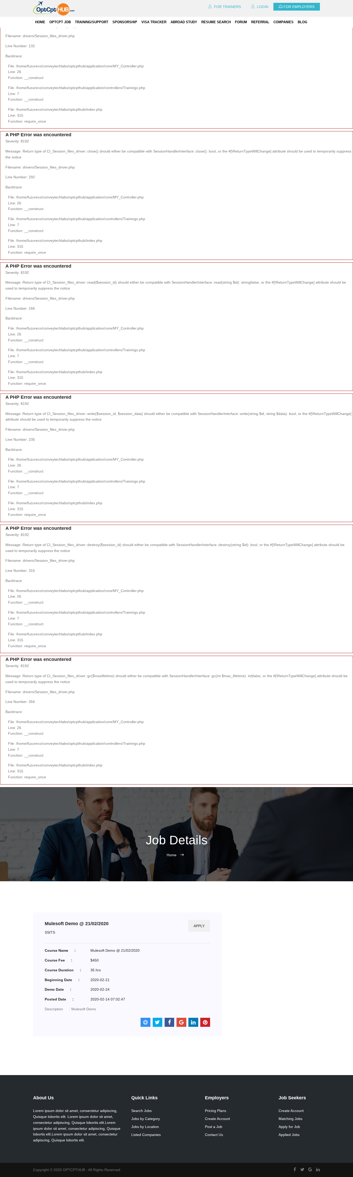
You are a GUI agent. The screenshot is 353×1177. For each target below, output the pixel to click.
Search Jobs (141, 1111)
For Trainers (227, 7)
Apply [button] (199, 926)
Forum (241, 22)
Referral (260, 22)
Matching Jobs (290, 1119)
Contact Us (214, 1135)
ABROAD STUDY (184, 22)
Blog (302, 22)
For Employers (298, 7)
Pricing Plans (215, 1111)
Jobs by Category (145, 1119)
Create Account (217, 1119)
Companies (283, 22)
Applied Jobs (289, 1135)
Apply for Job (289, 1127)
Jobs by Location (145, 1127)
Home (40, 22)
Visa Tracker (153, 22)
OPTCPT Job (60, 22)
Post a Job (213, 1127)
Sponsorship (124, 22)
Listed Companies (146, 1135)
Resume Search (216, 22)
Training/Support (91, 22)
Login (262, 7)
